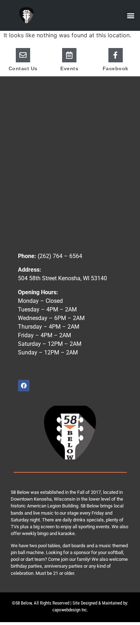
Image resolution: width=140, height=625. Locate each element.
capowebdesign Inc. (70, 609)
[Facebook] (115, 55)
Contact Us (23, 68)
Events (69, 68)
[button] (130, 15)
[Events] (69, 55)
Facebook (116, 68)
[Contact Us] (23, 55)
